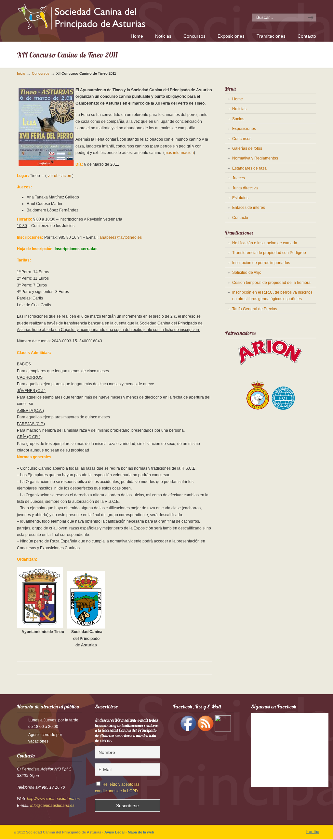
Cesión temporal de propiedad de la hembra (271, 282)
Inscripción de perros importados (261, 263)
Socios (238, 119)
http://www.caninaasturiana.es (53, 798)
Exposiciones (244, 128)
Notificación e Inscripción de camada (264, 243)
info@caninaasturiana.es (52, 805)
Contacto (240, 217)
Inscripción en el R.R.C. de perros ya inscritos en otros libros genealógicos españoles (272, 295)
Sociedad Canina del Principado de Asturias (107, 16)
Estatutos (240, 198)
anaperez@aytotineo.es (121, 237)
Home (237, 99)
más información (179, 152)
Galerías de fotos (247, 148)
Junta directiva (245, 188)
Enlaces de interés (248, 207)
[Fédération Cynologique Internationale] (283, 409)
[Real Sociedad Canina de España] (258, 409)
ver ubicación (59, 175)
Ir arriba (312, 832)
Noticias (239, 109)
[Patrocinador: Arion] (270, 364)
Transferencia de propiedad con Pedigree (269, 252)
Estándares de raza (249, 168)
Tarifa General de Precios (254, 309)
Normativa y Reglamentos (255, 158)
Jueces (238, 178)
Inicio (21, 73)
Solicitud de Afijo (246, 272)
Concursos (40, 73)
